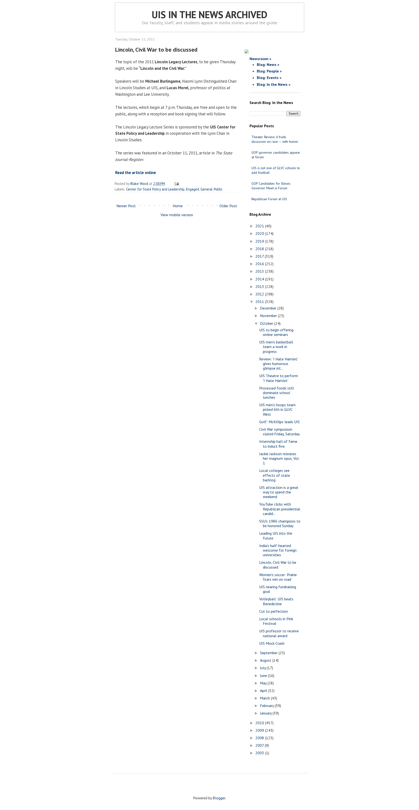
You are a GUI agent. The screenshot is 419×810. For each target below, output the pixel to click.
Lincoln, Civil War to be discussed (277, 564)
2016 (260, 263)
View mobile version (177, 214)
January (266, 713)
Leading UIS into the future (275, 535)
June (264, 675)
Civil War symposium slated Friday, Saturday (279, 431)
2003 (260, 752)
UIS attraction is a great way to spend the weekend (278, 492)
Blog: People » (269, 71)
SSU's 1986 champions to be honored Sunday (279, 523)
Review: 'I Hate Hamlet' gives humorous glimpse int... (278, 364)
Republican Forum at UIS (269, 199)
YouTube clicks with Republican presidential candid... (279, 509)
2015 (260, 271)
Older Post (228, 205)
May (263, 683)
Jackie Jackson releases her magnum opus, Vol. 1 (279, 458)
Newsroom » (260, 58)
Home (178, 205)
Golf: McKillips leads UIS (279, 421)
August (266, 660)
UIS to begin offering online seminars (276, 332)
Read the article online (135, 172)
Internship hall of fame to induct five (278, 443)
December (268, 308)
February (267, 705)
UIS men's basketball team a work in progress (276, 347)
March (265, 698)
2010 (260, 722)
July (263, 667)
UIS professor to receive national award (279, 633)
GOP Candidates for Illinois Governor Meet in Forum (270, 185)
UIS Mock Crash (271, 643)
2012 (260, 294)
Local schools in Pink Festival (276, 621)
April (264, 690)
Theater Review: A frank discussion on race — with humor (274, 139)
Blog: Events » (269, 77)
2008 (260, 737)
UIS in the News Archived (209, 14)
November (269, 315)
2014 (260, 279)
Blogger (219, 797)
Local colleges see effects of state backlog (274, 475)
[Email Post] (176, 183)
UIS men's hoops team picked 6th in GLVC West (277, 409)
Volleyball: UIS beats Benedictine (276, 601)
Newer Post (126, 205)
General (206, 189)
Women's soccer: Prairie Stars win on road (278, 577)
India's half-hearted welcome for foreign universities (278, 550)
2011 (260, 301)
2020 (260, 233)
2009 (260, 730)
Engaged (192, 189)
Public (218, 189)
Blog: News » (268, 64)
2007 (260, 745)
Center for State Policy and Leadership (155, 189)
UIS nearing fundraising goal (277, 589)
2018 (260, 248)
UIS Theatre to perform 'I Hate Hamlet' (278, 378)
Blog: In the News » (273, 84)
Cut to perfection (273, 611)
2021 (260, 225)
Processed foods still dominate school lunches (276, 393)
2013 (260, 286)
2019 (260, 241)
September (269, 652)
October (267, 323)
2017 (260, 256)
